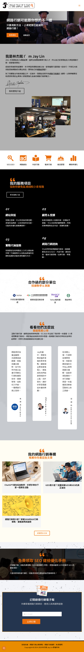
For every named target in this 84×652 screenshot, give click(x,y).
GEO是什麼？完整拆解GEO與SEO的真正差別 (62, 486)
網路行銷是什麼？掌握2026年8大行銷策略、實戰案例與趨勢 (21, 520)
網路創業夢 (41, 69)
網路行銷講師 (54, 73)
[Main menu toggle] (79, 5)
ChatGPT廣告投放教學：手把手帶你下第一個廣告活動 (21, 486)
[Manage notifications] (4, 648)
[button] (12, 35)
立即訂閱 (31, 621)
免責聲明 (59, 644)
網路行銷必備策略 (36, 644)
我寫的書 (25, 644)
